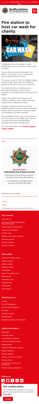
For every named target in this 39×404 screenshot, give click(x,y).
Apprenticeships (8, 313)
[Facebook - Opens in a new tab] (3, 381)
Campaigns (6, 270)
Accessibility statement (10, 338)
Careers (4, 301)
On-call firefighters (9, 304)
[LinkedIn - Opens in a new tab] (22, 381)
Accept (8, 399)
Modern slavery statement (11, 368)
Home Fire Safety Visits (10, 273)
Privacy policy (7, 360)
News (4, 141)
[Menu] (34, 10)
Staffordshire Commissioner (12, 227)
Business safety (7, 267)
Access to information (10, 230)
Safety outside (7, 264)
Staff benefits (7, 316)
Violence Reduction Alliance (12, 348)
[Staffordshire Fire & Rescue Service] (20, 10)
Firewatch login (8, 335)
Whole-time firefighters (10, 307)
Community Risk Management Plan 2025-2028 (13, 223)
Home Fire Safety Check (11, 258)
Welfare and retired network (12, 236)
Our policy (7, 394)
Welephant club (8, 279)
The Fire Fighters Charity (11, 341)
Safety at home (7, 261)
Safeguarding (7, 282)
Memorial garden (8, 239)
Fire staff (5, 310)
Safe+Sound (6, 276)
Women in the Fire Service (12, 357)
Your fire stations (8, 245)
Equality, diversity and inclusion (14, 320)
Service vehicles (8, 242)
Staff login (5, 332)
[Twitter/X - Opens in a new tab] (12, 381)
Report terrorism (8, 351)
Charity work (6, 233)
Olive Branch (6, 289)
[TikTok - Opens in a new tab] (17, 381)
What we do (6, 219)
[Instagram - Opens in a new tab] (8, 381)
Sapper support (8, 354)
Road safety (6, 286)
